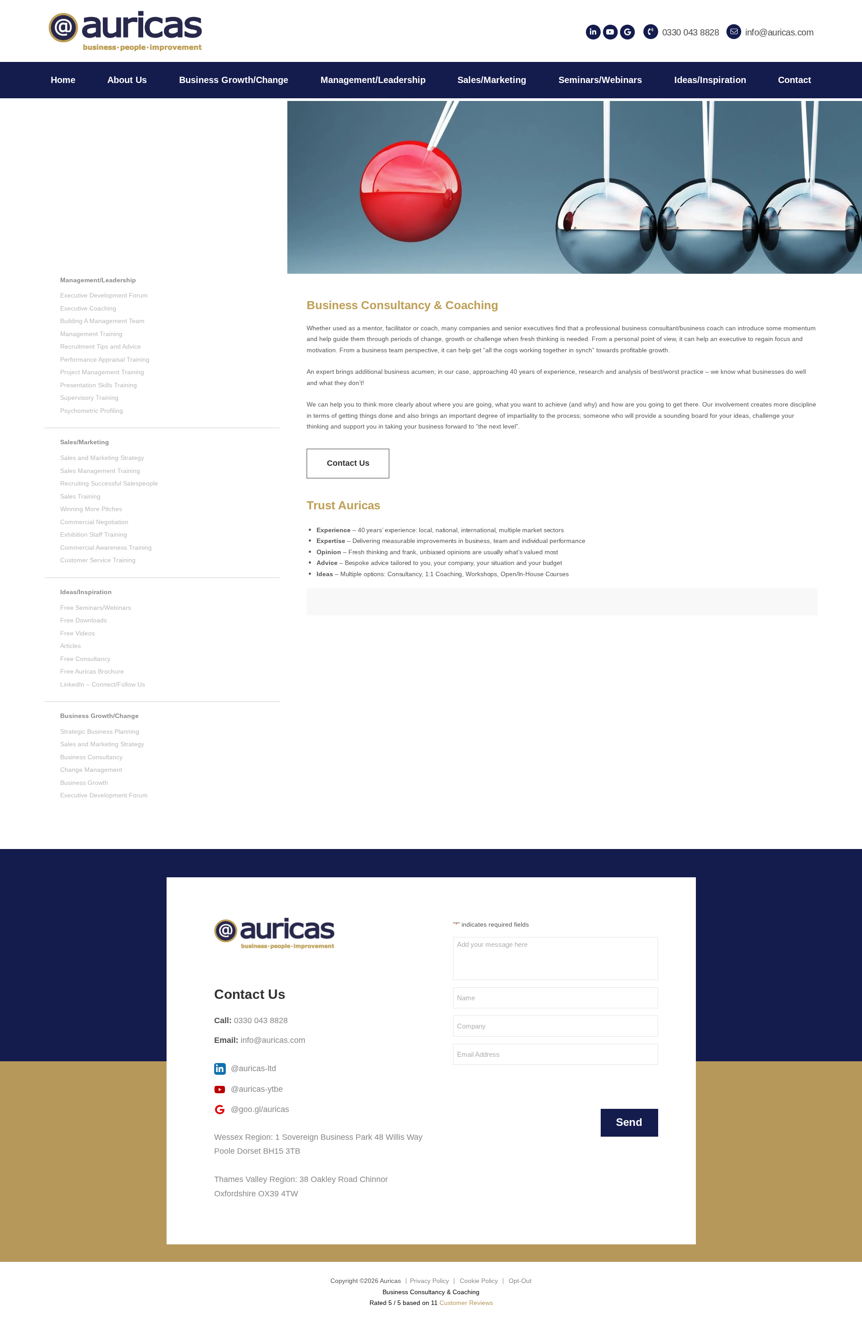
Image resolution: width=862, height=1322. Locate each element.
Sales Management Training (100, 470)
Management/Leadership (373, 80)
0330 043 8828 (261, 1020)
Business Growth (84, 782)
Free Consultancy (85, 658)
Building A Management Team (102, 320)
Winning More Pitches (91, 508)
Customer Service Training (98, 560)
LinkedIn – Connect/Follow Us (102, 684)
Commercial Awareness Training (106, 547)
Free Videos (77, 633)
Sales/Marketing (491, 80)
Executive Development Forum (104, 295)
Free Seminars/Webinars (95, 607)
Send (629, 1122)
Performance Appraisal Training (105, 359)
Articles (70, 645)
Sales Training (80, 496)
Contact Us (348, 463)
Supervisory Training (89, 397)
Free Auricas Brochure (92, 671)
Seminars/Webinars (600, 80)
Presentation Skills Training (98, 385)
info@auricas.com (273, 1040)
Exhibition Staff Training (93, 534)
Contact (794, 80)
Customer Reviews (466, 1302)
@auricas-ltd (252, 1068)
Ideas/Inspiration (710, 80)
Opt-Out (520, 1280)
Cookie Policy (479, 1280)
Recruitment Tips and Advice (100, 346)
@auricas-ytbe (256, 1089)
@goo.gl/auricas (259, 1109)
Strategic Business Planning (99, 731)
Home (63, 80)
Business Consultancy (91, 757)
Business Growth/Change (233, 80)
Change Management (91, 769)
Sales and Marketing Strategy (102, 457)
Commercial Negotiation (94, 521)
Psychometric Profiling (91, 410)
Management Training (91, 333)
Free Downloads (83, 620)
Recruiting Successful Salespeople (109, 483)
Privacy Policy (429, 1280)
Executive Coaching (88, 308)
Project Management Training (102, 372)
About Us (127, 80)
